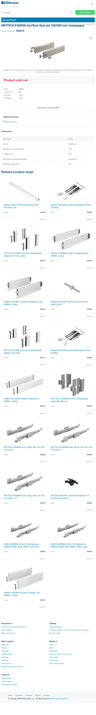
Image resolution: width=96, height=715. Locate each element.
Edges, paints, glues (8, 633)
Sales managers (6, 681)
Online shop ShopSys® (58, 698)
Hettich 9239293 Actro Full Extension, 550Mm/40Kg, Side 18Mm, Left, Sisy (21, 545)
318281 (89, 309)
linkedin (38, 695)
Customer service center (9, 684)
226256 (89, 503)
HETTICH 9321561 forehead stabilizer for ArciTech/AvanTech (70, 496)
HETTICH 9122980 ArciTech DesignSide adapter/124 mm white (22, 254)
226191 (42, 309)
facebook (29, 695)
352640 (42, 503)
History (51, 648)
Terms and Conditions (56, 663)
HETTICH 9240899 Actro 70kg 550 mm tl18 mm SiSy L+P (24, 496)
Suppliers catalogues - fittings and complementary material (68, 630)
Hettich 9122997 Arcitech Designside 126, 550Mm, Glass (23, 303)
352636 (89, 551)
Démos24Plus (85, 12)
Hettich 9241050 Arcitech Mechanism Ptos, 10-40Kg (71, 206)
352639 (89, 455)
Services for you (6, 663)
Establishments (6, 678)
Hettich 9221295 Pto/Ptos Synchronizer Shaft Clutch (69, 303)
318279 (42, 212)
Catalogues (5, 645)
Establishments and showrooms (12, 666)
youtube (47, 695)
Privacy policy (53, 657)
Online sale (5, 660)
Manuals (4, 648)
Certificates (5, 651)
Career (51, 645)
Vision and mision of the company (60, 654)
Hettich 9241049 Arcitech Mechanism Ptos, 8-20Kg (71, 351)
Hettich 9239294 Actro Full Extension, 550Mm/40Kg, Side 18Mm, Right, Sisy (69, 545)
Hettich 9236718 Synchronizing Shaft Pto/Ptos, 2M (21, 206)
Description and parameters (48, 108)
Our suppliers (53, 660)
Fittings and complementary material (13, 627)
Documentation (11, 122)
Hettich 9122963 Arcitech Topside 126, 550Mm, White (22, 593)
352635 (42, 551)
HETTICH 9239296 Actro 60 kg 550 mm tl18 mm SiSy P (71, 448)
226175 (42, 261)
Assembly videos (6, 654)
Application (5, 657)
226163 (42, 600)
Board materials (6, 630)
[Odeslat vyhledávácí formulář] (70, 12)
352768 (89, 358)
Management (53, 651)
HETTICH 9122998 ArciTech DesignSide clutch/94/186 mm (69, 400)
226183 (89, 261)
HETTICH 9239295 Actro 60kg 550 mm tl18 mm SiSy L (24, 448)
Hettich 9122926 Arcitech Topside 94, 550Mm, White (21, 400)
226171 (42, 358)
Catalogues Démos (55, 627)
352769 (89, 212)
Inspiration (19, 695)
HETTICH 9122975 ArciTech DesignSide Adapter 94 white (22, 351)
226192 (89, 406)
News (10, 695)
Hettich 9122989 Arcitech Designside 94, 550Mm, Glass (70, 254)
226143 (42, 406)
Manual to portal (54, 633)
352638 (42, 455)
